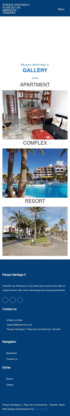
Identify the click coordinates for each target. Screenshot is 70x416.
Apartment (11, 353)
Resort (9, 378)
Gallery (10, 384)
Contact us (11, 359)
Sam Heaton (41, 409)
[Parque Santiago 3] (35, 138)
